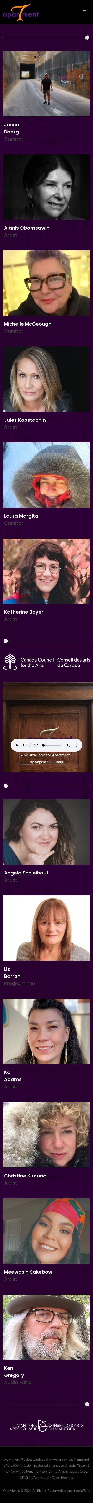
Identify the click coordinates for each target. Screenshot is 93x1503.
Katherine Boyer (23, 612)
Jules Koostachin (25, 419)
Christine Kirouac (25, 1175)
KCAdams (13, 1076)
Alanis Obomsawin (27, 227)
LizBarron (12, 972)
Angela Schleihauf (26, 873)
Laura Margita (21, 516)
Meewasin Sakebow (28, 1272)
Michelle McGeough (28, 324)
